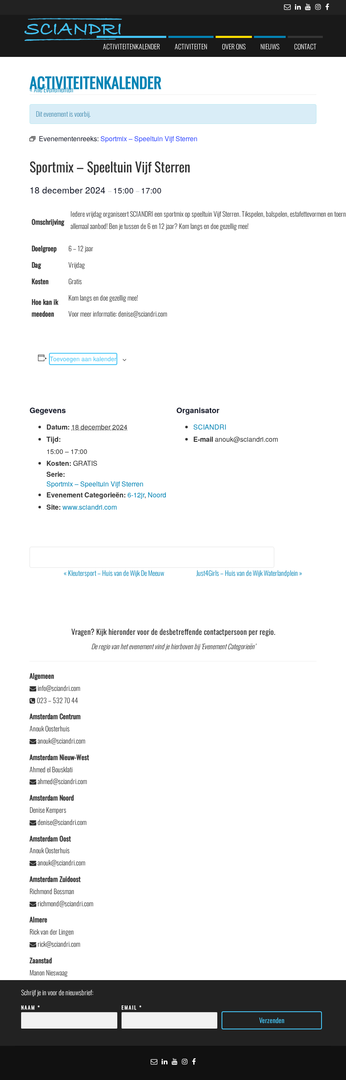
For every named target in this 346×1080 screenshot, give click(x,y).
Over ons (234, 46)
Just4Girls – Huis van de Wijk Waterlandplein (249, 573)
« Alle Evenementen (51, 89)
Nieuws (269, 46)
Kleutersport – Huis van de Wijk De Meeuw (114, 573)
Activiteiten (191, 46)
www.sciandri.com (89, 507)
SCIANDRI (209, 427)
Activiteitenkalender (131, 46)
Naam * (31, 1007)
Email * (132, 1007)
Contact (305, 46)
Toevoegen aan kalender (83, 359)
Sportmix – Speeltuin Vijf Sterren (94, 484)
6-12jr (135, 495)
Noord (157, 495)
